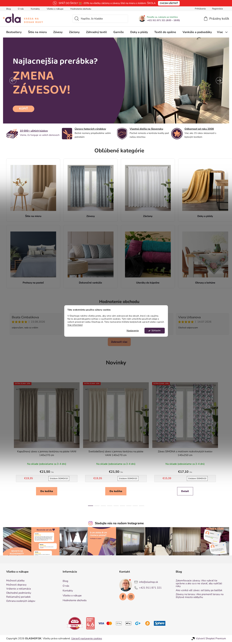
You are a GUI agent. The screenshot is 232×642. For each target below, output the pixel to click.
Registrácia (217, 8)
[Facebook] (123, 596)
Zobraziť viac (119, 342)
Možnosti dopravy (16, 584)
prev (8, 443)
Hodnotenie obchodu (80, 8)
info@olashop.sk (148, 582)
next (223, 443)
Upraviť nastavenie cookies (86, 638)
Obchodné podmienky (18, 593)
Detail (185, 491)
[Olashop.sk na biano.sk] (90, 623)
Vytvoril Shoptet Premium (211, 638)
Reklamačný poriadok (18, 597)
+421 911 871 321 (150, 588)
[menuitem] (14, 32)
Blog (8, 8)
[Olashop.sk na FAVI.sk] (75, 623)
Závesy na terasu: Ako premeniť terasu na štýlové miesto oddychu (199, 596)
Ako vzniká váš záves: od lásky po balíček (199, 590)
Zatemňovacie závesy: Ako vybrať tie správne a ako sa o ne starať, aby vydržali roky (199, 583)
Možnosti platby (15, 580)
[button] (12, 80)
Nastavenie (133, 330)
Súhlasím (156, 330)
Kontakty (35, 8)
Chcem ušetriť (169, 3)
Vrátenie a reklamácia (18, 588)
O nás (21, 8)
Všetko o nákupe (55, 8)
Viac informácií (75, 324)
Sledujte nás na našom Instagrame (119, 523)
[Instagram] (131, 596)
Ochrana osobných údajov (20, 601)
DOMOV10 (59, 478)
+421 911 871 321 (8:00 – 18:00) (163, 20)
